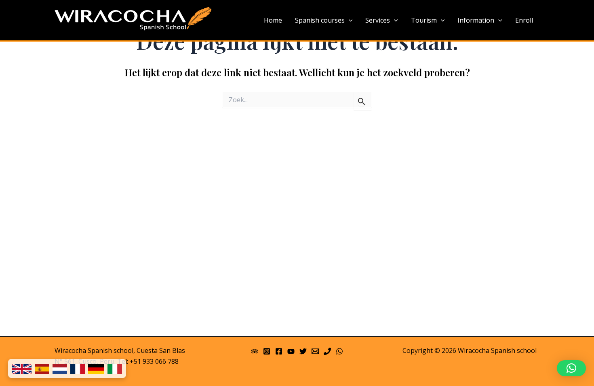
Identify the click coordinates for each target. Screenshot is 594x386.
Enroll (524, 20)
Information (475, 20)
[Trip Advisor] (254, 351)
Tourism (424, 20)
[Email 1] (315, 351)
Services (377, 20)
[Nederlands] (60, 368)
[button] (571, 368)
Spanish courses (320, 20)
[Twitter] (303, 351)
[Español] (42, 368)
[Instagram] (266, 351)
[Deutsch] (96, 368)
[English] (22, 368)
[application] (349, 20)
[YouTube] (291, 351)
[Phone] (327, 351)
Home (273, 20)
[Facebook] (278, 351)
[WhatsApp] (339, 351)
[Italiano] (114, 368)
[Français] (77, 368)
